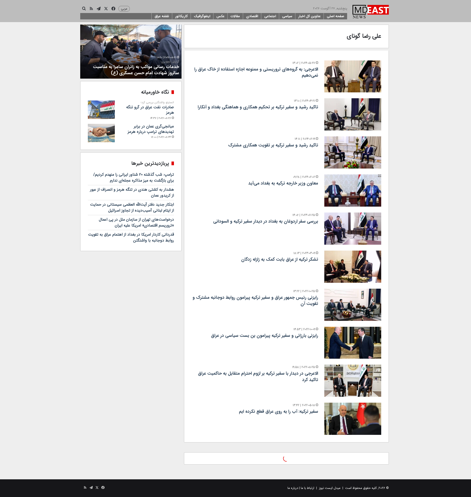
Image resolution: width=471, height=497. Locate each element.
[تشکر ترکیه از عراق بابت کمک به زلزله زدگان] (352, 267)
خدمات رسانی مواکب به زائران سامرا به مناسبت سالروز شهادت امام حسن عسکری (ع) (136, 68)
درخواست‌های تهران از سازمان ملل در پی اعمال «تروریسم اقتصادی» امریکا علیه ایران (136, 222)
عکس (220, 16)
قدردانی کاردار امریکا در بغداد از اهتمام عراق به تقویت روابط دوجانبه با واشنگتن (131, 237)
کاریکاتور (181, 16)
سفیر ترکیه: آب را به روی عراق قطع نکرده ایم (278, 411)
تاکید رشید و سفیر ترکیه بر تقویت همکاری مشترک (273, 145)
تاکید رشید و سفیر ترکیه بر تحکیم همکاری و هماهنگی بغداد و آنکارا (258, 107)
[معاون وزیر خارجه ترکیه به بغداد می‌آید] (352, 190)
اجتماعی (270, 16)
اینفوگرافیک (202, 16)
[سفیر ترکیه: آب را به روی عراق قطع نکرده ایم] (352, 419)
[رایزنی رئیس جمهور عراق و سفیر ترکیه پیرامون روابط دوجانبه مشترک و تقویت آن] (352, 305)
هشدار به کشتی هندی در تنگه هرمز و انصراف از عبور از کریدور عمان (132, 192)
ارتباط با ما (307, 488)
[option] (131, 52)
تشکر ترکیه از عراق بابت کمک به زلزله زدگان (279, 259)
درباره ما (293, 488)
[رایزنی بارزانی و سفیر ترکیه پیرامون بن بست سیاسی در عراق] (352, 343)
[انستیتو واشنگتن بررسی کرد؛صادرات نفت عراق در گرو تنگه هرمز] (101, 109)
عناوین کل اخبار (309, 16)
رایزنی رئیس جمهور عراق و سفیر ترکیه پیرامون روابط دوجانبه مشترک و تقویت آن (255, 300)
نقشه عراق (162, 16)
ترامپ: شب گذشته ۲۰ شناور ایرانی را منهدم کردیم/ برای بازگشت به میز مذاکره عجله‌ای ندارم (133, 177)
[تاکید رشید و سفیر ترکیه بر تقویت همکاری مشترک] (352, 152)
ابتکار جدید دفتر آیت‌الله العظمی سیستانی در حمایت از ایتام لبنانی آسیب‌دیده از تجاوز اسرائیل (132, 207)
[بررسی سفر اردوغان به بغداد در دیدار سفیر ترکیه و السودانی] (352, 229)
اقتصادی (252, 16)
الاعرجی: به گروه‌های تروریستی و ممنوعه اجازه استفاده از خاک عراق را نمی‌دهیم (256, 72)
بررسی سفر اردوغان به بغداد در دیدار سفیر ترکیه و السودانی (265, 221)
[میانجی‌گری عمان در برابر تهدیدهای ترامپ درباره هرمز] (101, 133)
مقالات (235, 16)
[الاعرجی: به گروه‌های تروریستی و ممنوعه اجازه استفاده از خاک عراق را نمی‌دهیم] (352, 76)
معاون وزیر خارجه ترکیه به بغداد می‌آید (283, 183)
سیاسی (287, 16)
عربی (124, 8)
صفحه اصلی (335, 16)
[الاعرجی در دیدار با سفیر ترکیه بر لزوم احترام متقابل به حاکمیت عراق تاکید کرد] (352, 381)
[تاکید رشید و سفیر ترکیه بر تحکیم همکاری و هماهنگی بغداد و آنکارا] (352, 114)
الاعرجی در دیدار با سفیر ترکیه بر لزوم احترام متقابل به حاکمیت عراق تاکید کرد (258, 376)
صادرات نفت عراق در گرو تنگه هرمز (150, 108)
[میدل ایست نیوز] (371, 12)
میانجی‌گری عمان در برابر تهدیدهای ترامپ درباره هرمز (151, 129)
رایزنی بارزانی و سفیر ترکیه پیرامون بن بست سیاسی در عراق (264, 335)
